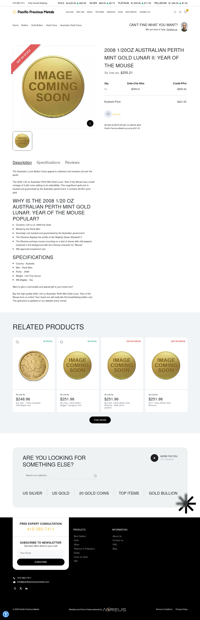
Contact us (172, 29)
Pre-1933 (80, 12)
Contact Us (145, 12)
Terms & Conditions (164, 609)
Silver (76, 544)
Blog (115, 548)
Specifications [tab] (48, 162)
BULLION (69, 12)
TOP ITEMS (99, 12)
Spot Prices (131, 12)
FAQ (115, 544)
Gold (76, 540)
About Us (117, 536)
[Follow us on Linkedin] (26, 588)
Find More (100, 420)
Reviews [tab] (72, 162)
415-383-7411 (41, 529)
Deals (77, 552)
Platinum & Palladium (84, 548)
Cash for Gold (81, 556)
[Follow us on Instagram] (15, 588)
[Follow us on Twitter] (20, 588)
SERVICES (111, 12)
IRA (76, 561)
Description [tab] (22, 162)
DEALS (89, 12)
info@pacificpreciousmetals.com (33, 581)
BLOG (120, 12)
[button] (5, 614)
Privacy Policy (182, 609)
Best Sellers (80, 536)
